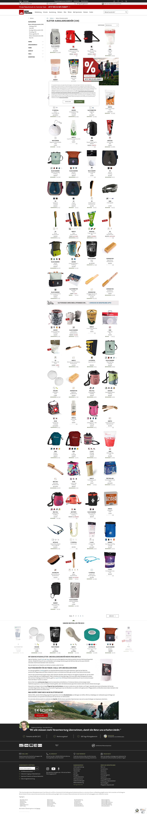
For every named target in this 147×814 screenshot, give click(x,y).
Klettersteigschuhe (105, 801)
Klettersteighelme (105, 799)
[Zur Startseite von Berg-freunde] (26, 12)
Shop (20, 1)
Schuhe (45, 12)
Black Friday (22, 806)
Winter (70, 12)
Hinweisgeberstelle (106, 779)
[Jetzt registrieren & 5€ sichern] (73, 710)
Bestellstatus (77, 769)
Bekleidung (38, 12)
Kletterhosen (50, 799)
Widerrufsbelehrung (79, 782)
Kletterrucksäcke (51, 802)
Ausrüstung (52, 12)
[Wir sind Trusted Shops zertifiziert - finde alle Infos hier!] (105, 736)
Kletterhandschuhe (51, 803)
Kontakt (76, 773)
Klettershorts (50, 804)
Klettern (59, 12)
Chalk (42, 659)
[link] (36, 18)
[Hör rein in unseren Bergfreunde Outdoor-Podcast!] (60, 769)
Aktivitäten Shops (24, 799)
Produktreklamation (79, 777)
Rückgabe (76, 775)
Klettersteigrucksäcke (106, 803)
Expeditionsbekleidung (106, 804)
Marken (85, 12)
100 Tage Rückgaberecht (82, 3)
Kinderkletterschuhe (79, 806)
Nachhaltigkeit (104, 783)
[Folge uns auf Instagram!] (48, 769)
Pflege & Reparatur (24, 804)
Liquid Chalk (58, 678)
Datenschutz (79, 779)
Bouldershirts (77, 802)
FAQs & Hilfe (77, 771)
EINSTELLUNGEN (68, 101)
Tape (48, 659)
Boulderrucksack (78, 803)
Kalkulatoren (23, 801)
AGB (75, 779)
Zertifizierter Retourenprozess (103, 745)
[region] (74, 93)
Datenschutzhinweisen (63, 97)
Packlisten (22, 803)
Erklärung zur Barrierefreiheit (108, 781)
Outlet (91, 12)
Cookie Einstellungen (79, 781)
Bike (65, 12)
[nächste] (61, 168)
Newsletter (103, 771)
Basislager (26, 1)
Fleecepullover (77, 801)
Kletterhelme (50, 801)
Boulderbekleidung (78, 799)
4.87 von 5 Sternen (112, 3)
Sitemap (38, 808)
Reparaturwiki (110, 785)
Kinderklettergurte (78, 804)
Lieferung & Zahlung (79, 767)
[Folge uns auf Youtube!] (55, 769)
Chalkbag (42, 670)
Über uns (103, 767)
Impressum (104, 777)
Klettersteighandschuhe (107, 802)
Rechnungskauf (53, 3)
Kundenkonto (104, 769)
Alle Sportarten (77, 12)
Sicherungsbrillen (51, 806)
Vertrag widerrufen (78, 784)
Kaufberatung (23, 802)
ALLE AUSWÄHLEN (79, 101)
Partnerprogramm (105, 775)
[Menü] (146, 809)
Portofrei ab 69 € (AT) (27, 3)
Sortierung (101, 25)
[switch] (142, 812)
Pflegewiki (103, 785)
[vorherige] (49, 168)
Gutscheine (104, 773)
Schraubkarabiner (105, 806)
